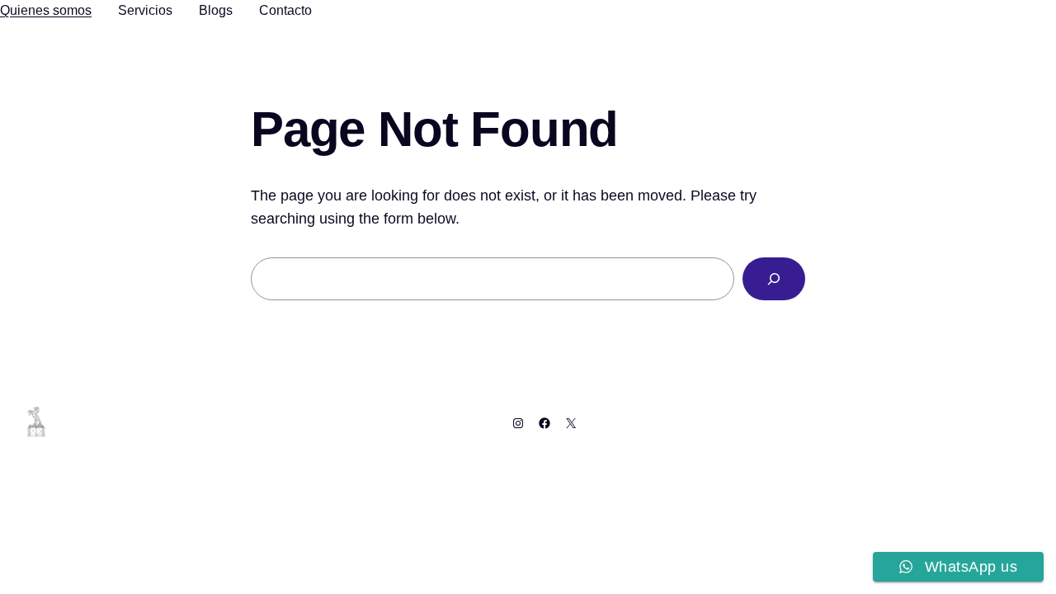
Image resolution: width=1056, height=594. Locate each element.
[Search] (773, 278)
